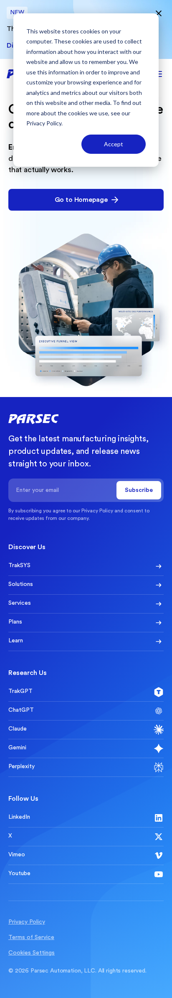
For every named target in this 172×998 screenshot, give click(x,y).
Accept (113, 144)
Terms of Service (31, 937)
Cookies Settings (31, 953)
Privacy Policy (43, 123)
